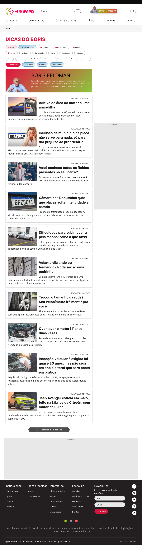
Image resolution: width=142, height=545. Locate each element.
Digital (53, 53)
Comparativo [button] (36, 20)
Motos (77, 47)
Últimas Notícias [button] (66, 20)
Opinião (12, 53)
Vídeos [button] (92, 20)
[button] (77, 11)
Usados (85, 59)
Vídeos (43, 64)
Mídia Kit (10, 506)
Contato (9, 501)
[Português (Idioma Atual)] (65, 520)
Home (8, 29)
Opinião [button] (130, 20)
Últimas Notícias (57, 491)
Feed (9, 59)
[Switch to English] (71, 520)
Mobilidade (35, 59)
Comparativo (34, 496)
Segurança (61, 59)
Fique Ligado (62, 47)
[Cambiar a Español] (76, 520)
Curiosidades (39, 53)
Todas (12, 47)
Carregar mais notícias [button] (51, 429)
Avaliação (25, 53)
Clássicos (45, 47)
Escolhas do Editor (27, 47)
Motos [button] (111, 20)
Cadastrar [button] (101, 511)
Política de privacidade (128, 541)
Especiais (80, 53)
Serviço (74, 59)
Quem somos (12, 491)
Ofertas (75, 512)
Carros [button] (10, 20)
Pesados (48, 59)
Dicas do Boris (13, 65)
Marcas (31, 491)
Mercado (21, 59)
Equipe (9, 496)
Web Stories (57, 64)
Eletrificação (66, 53)
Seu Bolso (29, 64)
